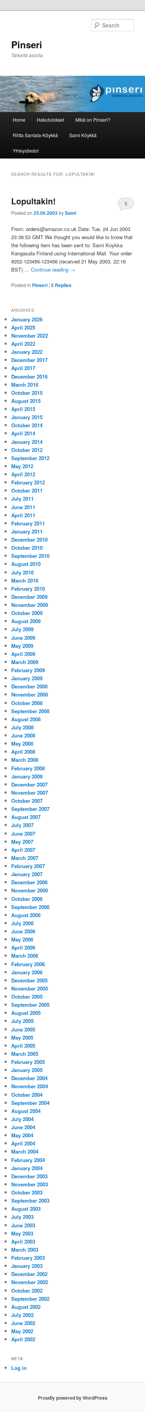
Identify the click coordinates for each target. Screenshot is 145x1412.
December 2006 (29, 882)
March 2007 (24, 857)
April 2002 (23, 1339)
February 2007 (28, 866)
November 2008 (29, 694)
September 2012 (30, 458)
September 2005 (30, 1004)
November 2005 (29, 988)
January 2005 (27, 1070)
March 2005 (24, 1053)
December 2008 (29, 686)
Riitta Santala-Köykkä (35, 135)
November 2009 (29, 604)
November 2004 (29, 1086)
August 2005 (26, 1012)
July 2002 (22, 1315)
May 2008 (22, 743)
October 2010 (27, 547)
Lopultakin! (33, 201)
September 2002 (30, 1298)
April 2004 (23, 1143)
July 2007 (22, 825)
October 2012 (27, 450)
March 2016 (24, 384)
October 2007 (27, 800)
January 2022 (27, 351)
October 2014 (27, 425)
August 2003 (26, 1208)
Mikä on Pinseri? (93, 119)
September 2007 (30, 808)
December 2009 (29, 596)
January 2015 (27, 417)
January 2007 (27, 874)
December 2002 (29, 1274)
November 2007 (29, 792)
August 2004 (26, 1111)
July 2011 (22, 498)
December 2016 (29, 376)
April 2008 (23, 751)
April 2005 (23, 1045)
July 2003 (22, 1216)
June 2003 (23, 1225)
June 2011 (23, 507)
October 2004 (27, 1094)
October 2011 (27, 490)
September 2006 (30, 907)
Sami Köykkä (83, 135)
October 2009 (27, 613)
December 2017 (29, 360)
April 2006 (23, 947)
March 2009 (24, 662)
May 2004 (22, 1135)
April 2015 (23, 409)
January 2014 (27, 441)
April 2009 (23, 654)
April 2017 (23, 368)
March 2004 (24, 1151)
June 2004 (23, 1127)
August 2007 (26, 817)
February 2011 (28, 523)
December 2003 (29, 1176)
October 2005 (27, 996)
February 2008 (28, 768)
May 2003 (22, 1233)
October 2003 (27, 1192)
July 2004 (22, 1119)
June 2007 (23, 833)
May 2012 (22, 466)
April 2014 (23, 433)
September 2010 (30, 555)
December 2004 (29, 1078)
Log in (19, 1367)
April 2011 (23, 515)
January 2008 (27, 776)
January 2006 (27, 972)
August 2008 (26, 719)
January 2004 (27, 1168)
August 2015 (26, 400)
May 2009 (22, 645)
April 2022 (23, 343)
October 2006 (27, 898)
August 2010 (26, 564)
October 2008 (27, 703)
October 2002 (27, 1290)
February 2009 (28, 670)
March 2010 (24, 580)
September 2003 (30, 1200)
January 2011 (27, 531)
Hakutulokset (50, 119)
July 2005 (22, 1021)
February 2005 (28, 1061)
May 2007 (22, 841)
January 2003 (27, 1265)
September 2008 (30, 711)
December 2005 (29, 980)
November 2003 (29, 1184)
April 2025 (23, 327)
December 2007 (29, 784)
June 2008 (23, 735)
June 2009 (23, 637)
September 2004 (30, 1102)
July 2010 (22, 572)
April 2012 (23, 474)
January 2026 (27, 319)
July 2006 (22, 923)
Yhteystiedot (26, 150)
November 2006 (29, 890)
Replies (61, 285)
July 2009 (22, 629)
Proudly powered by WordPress (72, 1397)
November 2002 (29, 1282)
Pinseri (26, 44)
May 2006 (22, 939)
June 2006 (23, 931)
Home (19, 119)
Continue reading (53, 269)
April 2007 (23, 849)
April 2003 (23, 1241)
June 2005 (23, 1029)
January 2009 (27, 678)
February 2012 (28, 482)
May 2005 (22, 1037)
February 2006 (28, 964)
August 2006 (26, 915)
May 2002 (22, 1331)
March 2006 (24, 955)
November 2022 (29, 335)
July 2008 (22, 727)
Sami (70, 212)
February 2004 (28, 1160)
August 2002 (26, 1306)
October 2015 (27, 392)
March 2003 (24, 1249)
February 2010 (28, 588)
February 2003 (28, 1257)
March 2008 (24, 759)
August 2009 (26, 621)
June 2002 (23, 1323)
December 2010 (29, 539)
